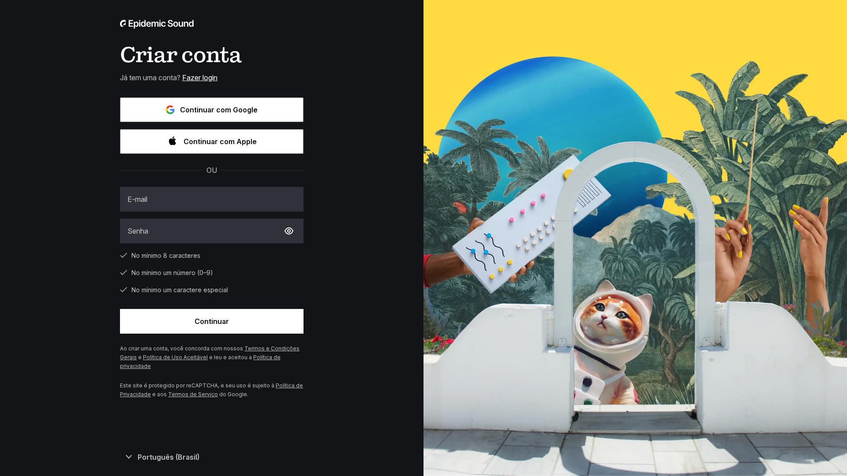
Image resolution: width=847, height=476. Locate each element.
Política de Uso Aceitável (175, 357)
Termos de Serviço (193, 394)
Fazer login (199, 77)
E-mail (137, 199)
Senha (137, 231)
